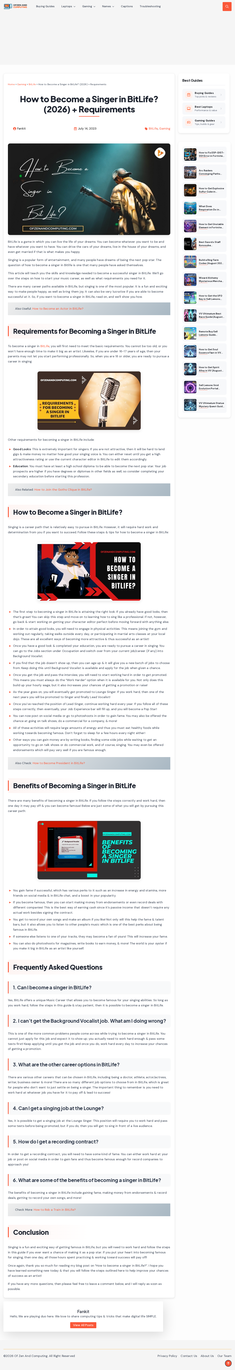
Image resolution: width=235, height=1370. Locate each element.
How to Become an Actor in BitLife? (57, 309)
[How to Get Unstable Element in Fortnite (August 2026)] (190, 226)
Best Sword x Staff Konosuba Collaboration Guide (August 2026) (211, 244)
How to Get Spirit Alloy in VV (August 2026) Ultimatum (210, 369)
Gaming (87, 6)
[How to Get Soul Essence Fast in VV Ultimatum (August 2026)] (190, 351)
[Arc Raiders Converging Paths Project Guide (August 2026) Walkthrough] (190, 172)
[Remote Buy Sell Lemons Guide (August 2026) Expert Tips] (190, 333)
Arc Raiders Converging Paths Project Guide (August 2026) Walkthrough (209, 172)
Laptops (66, 6)
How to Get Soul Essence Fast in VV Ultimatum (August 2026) (210, 351)
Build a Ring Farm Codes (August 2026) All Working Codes (211, 262)
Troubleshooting (150, 6)
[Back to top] (228, 1363)
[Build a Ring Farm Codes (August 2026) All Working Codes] (190, 262)
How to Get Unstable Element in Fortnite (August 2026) (211, 226)
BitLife (32, 84)
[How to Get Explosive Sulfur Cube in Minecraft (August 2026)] (190, 190)
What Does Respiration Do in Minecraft (209, 208)
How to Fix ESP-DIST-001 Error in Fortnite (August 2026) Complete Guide (211, 154)
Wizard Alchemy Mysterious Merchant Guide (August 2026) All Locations (211, 279)
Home (11, 84)
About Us (207, 1356)
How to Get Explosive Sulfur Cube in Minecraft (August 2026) (211, 190)
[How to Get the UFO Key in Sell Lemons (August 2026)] (190, 297)
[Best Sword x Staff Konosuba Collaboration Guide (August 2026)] (190, 244)
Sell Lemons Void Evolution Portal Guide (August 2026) (211, 387)
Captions (127, 6)
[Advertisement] (117, 39)
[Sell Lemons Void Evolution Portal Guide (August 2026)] (190, 387)
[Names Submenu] (114, 6)
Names (106, 6)
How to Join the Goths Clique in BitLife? (63, 489)
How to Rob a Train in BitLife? (55, 1210)
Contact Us (189, 1356)
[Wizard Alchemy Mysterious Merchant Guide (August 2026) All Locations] (190, 280)
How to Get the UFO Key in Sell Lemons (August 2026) (210, 297)
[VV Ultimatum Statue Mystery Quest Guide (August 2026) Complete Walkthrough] (190, 405)
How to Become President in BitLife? (59, 763)
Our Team (224, 1356)
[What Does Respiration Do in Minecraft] (190, 208)
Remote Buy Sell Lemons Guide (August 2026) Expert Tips (211, 333)
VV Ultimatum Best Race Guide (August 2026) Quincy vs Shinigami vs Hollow (210, 315)
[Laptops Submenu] (75, 6)
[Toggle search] (227, 6)
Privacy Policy (167, 1356)
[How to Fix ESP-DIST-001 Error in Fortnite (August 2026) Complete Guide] (190, 154)
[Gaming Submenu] (95, 6)
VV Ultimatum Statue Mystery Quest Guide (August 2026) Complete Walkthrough (211, 405)
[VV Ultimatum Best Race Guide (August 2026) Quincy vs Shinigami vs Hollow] (190, 315)
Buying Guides (45, 6)
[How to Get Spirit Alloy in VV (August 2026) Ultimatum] (190, 369)
